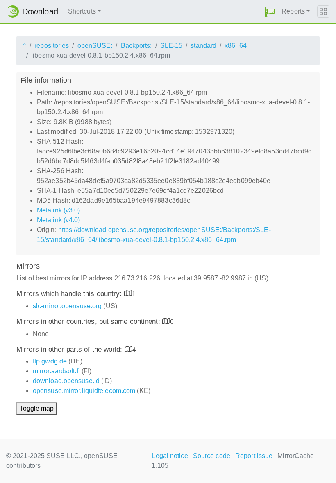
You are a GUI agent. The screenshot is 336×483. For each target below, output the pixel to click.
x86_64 (236, 45)
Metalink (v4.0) (58, 220)
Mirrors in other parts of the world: (70, 349)
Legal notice (170, 455)
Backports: (136, 45)
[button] (270, 11)
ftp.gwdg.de (50, 361)
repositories (51, 45)
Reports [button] (293, 11)
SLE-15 (171, 45)
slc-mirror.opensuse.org (67, 305)
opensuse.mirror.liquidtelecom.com (84, 390)
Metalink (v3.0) (58, 210)
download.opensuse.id (66, 380)
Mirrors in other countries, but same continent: (89, 321)
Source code (211, 455)
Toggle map (37, 408)
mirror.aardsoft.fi (56, 371)
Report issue (253, 455)
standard (203, 45)
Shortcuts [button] (82, 11)
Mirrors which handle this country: (70, 294)
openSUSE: (95, 45)
